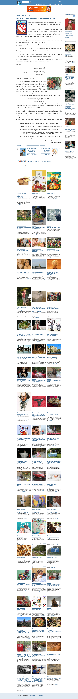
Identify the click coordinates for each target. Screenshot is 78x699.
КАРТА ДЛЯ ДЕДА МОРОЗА (23, 250)
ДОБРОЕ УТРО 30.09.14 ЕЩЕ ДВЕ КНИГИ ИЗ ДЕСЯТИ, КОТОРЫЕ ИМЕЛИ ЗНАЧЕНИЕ (24, 655)
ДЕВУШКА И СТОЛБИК (37, 484)
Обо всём (34, 226)
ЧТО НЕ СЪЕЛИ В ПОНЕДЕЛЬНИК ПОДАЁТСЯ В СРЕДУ (54, 631)
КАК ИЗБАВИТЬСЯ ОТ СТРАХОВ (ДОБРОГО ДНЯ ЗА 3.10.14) (38, 655)
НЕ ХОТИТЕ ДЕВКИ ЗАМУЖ (53, 227)
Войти (60, 1)
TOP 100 (60, 4)
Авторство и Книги (26, 15)
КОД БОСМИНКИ (21, 609)
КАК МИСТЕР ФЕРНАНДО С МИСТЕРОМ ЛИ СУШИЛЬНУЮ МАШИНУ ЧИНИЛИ (39, 310)
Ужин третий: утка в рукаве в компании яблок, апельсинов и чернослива (24, 335)
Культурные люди (36, 537)
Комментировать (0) (69, 35)
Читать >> (20, 204)
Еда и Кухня (67, 52)
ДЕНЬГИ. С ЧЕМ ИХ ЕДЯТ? (53, 250)
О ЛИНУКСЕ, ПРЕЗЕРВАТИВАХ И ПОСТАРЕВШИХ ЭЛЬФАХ (23, 631)
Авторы (54, 4)
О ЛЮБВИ (49, 609)
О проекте (32, 695)
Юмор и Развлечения (21, 226)
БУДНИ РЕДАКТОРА (69, 151)
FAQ (37, 695)
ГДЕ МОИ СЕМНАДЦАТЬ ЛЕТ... (54, 678)
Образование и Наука (36, 459)
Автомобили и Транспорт (37, 482)
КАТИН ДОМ (20, 537)
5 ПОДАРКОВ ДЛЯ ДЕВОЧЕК (23, 584)
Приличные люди (36, 609)
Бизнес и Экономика (51, 249)
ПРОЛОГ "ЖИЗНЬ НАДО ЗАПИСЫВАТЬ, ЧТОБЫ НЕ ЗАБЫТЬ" (53, 273)
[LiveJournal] (26, 161)
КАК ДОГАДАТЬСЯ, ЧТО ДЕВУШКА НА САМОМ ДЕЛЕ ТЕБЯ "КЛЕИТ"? (38, 439)
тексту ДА (19, 145)
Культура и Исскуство (22, 412)
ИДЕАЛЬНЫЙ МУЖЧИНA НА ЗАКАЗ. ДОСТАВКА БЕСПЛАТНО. (23, 196)
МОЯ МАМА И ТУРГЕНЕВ (23, 272)
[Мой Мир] (25, 161)
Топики (49, 4)
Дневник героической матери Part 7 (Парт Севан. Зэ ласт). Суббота (54, 462)
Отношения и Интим (21, 193)
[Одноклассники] (23, 161)
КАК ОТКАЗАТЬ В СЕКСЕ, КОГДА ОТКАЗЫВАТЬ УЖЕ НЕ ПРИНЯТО (39, 415)
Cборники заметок (68, 33)
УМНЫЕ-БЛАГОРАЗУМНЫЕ (53, 194)
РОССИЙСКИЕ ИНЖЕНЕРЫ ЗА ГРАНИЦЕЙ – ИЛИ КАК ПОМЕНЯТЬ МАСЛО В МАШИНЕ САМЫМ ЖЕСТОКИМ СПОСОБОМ (24, 680)
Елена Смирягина (68, 31)
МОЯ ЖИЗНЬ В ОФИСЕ (37, 334)
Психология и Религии (36, 249)
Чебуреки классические (52, 414)
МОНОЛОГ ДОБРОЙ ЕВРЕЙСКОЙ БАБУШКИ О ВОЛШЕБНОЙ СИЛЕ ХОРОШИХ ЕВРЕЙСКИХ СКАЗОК (45, 152)
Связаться (40, 695)
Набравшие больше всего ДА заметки (36, 145)
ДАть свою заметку (46, 161)
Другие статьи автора (69, 41)
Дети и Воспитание (21, 509)
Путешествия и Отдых (37, 270)
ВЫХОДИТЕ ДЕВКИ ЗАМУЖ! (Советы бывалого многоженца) (23, 381)
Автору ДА (67, 37)
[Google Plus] (20, 161)
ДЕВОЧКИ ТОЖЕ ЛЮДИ (37, 194)
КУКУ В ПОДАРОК (21, 558)
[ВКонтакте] (21, 161)
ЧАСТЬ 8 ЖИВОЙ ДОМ (52, 357)
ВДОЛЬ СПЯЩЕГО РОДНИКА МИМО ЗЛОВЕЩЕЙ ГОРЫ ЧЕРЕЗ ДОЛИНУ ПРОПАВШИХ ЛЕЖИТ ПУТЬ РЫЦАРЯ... (32, 152)
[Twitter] (18, 161)
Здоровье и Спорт (36, 356)
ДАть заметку (39, 4)
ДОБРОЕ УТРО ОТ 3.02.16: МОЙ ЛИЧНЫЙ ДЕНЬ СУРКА (70, 129)
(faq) (44, 4)
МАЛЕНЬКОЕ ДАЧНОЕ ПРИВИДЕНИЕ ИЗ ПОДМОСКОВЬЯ (22, 462)
